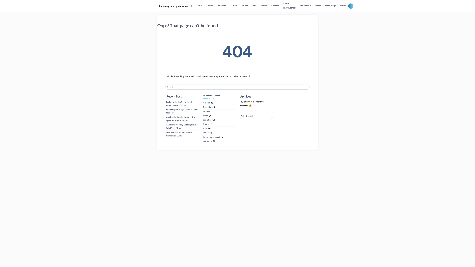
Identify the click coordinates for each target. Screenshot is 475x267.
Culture (209, 6)
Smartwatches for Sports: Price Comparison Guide (179, 134)
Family (233, 6)
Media (318, 6)
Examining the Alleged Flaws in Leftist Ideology (182, 111)
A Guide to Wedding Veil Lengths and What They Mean (182, 126)
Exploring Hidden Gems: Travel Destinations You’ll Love (179, 103)
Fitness (244, 6)
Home (199, 6)
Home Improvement (289, 6)
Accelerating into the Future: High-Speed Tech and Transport (180, 119)
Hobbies (275, 6)
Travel (343, 6)
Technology (330, 6)
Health (264, 6)
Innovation (305, 6)
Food (254, 6)
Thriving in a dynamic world (175, 6)
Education (221, 6)
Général (206, 103)
